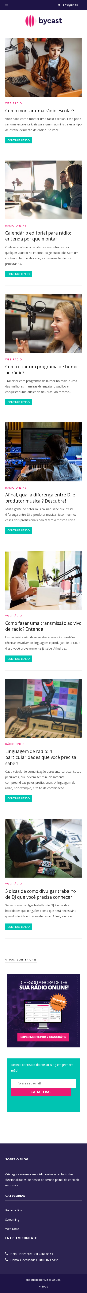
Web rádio (13, 103)
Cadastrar (41, 1092)
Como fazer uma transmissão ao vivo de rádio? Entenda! (43, 626)
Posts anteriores (23, 959)
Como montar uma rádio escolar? (39, 111)
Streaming (12, 1219)
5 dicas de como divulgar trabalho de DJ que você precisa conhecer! (40, 894)
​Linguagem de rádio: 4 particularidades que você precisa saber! (40, 757)
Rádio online (16, 225)
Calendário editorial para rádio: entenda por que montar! (38, 236)
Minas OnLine (52, 1280)
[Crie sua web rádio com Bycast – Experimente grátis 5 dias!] (43, 21)
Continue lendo (18, 140)
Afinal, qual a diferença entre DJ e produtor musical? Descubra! (40, 498)
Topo (44, 1286)
